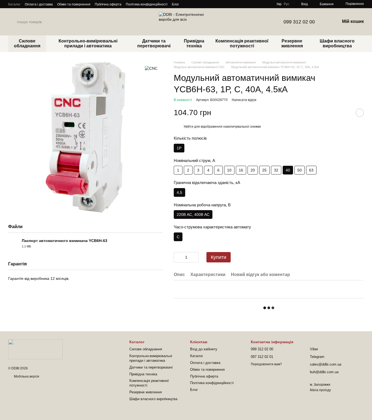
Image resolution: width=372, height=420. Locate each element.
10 (229, 170)
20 (253, 170)
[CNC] (151, 68)
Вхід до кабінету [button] (203, 349)
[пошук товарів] (12, 21)
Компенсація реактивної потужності (242, 43)
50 (299, 170)
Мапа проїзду (320, 390)
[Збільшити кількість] (195, 257)
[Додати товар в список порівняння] (346, 113)
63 (311, 170)
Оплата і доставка (39, 4)
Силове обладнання (27, 43)
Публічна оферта (108, 4)
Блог (175, 4)
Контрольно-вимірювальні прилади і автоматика (88, 43)
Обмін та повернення (73, 4)
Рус (286, 4)
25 (264, 170)
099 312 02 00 (299, 21)
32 (276, 170)
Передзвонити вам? (266, 364)
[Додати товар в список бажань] (360, 113)
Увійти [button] (188, 126)
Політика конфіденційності (146, 4)
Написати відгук (244, 100)
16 (241, 170)
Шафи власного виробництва (337, 43)
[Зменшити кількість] (178, 257)
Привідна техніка (194, 43)
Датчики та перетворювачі (153, 43)
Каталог (14, 4)
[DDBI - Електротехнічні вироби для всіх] (35, 349)
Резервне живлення (292, 43)
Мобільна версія (26, 376)
